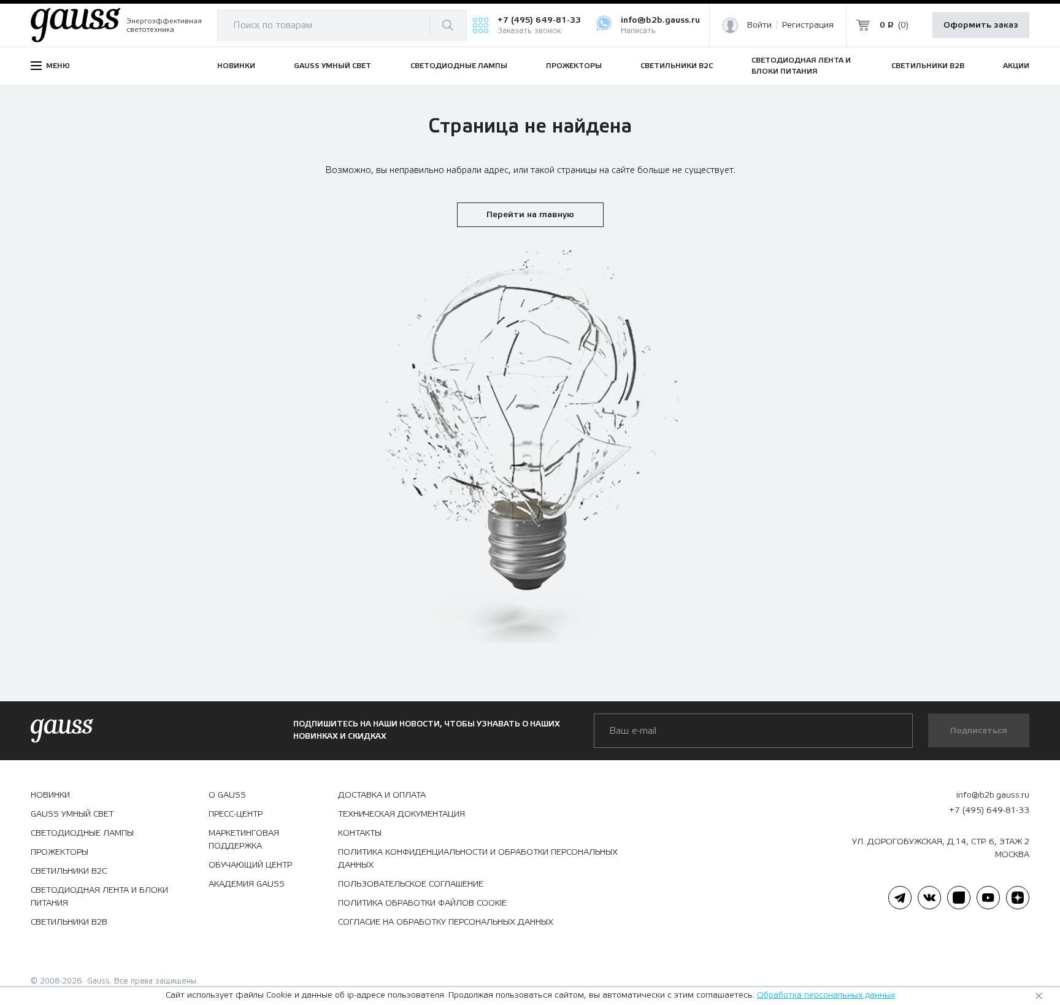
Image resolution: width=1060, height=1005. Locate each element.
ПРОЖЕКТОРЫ (574, 65)
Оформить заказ (980, 25)
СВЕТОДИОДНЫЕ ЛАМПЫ (458, 65)
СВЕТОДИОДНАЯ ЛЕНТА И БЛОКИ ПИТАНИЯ (801, 65)
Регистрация (808, 25)
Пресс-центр (236, 814)
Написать (638, 31)
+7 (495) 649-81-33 (539, 20)
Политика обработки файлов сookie (422, 903)
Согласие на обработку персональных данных (445, 922)
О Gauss (227, 795)
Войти (759, 25)
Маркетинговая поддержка (244, 839)
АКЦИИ (1016, 65)
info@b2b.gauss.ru (660, 20)
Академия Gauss (247, 884)
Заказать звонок (529, 31)
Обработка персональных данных (826, 995)
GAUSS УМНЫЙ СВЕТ (332, 65)
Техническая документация (401, 814)
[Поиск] (447, 25)
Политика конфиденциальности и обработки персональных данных (478, 858)
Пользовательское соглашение (410, 884)
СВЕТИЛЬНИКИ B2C (676, 65)
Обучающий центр (250, 865)
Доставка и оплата (382, 795)
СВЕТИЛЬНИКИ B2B (927, 65)
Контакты (360, 833)
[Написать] (608, 25)
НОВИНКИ (236, 65)
